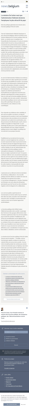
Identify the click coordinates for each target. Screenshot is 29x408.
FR (1, 2)
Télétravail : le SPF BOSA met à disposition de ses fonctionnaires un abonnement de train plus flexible (15, 283)
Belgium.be (8, 381)
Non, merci (23, 404)
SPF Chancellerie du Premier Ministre (14, 386)
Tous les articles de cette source (13, 299)
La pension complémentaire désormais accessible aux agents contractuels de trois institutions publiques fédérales (14, 278)
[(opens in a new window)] (25, 11)
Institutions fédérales (10, 341)
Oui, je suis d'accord (12, 404)
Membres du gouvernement (12, 339)
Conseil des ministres (10, 337)
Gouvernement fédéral (11, 379)
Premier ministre (9, 377)
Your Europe (8, 384)
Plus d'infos (10, 400)
